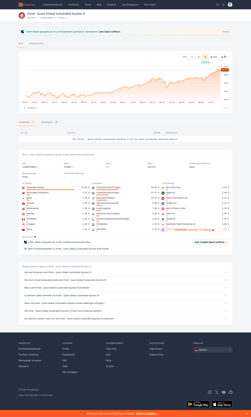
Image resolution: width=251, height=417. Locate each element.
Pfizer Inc (170, 213)
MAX (215, 56)
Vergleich (31, 107)
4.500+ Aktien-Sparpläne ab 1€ (59, 242)
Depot (150, 4)
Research (24, 366)
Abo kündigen (70, 372)
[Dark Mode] (223, 4)
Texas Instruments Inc (177, 197)
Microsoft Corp (173, 187)
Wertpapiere (130, 4)
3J (199, 56)
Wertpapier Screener (30, 360)
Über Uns (111, 348)
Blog (108, 360)
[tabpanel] (125, 82)
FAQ (64, 360)
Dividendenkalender (53, 4)
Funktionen (74, 4)
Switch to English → (147, 413)
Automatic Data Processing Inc (181, 224)
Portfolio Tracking (28, 354)
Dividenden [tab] (26, 122)
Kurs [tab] (21, 43)
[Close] (247, 413)
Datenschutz (157, 354)
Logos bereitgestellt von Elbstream (35, 395)
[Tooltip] (34, 237)
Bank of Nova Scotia (175, 208)
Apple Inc (170, 192)
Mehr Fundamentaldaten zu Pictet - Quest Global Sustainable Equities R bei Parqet (68, 248)
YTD (185, 56)
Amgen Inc (171, 203)
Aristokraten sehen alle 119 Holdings (193, 229)
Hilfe (64, 366)
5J (205, 57)
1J (192, 56)
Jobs (108, 354)
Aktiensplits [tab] (49, 122)
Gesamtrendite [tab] (36, 43)
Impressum (156, 348)
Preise (88, 4)
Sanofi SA (170, 218)
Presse (109, 366)
